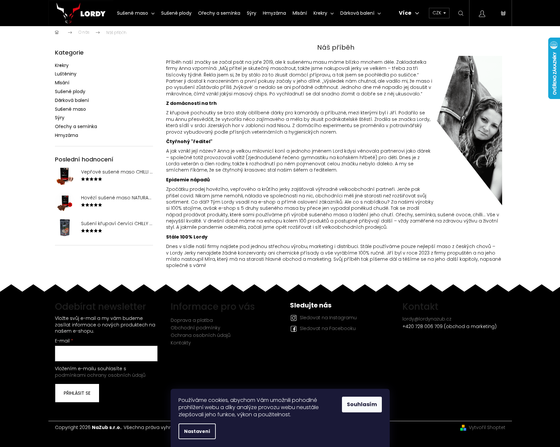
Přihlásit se (77, 393)
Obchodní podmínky (195, 327)
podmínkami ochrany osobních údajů (100, 375)
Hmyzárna (66, 135)
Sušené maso (70, 109)
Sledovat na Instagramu (328, 317)
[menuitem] (136, 13)
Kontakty (181, 342)
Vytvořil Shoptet (487, 427)
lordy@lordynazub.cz (426, 319)
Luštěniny (65, 74)
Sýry (59, 117)
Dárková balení (72, 100)
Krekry (62, 65)
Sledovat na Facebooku (328, 328)
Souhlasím (362, 404)
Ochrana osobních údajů (200, 335)
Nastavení (197, 431)
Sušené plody (70, 91)
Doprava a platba (192, 320)
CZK (438, 12)
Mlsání (62, 82)
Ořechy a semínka (76, 126)
